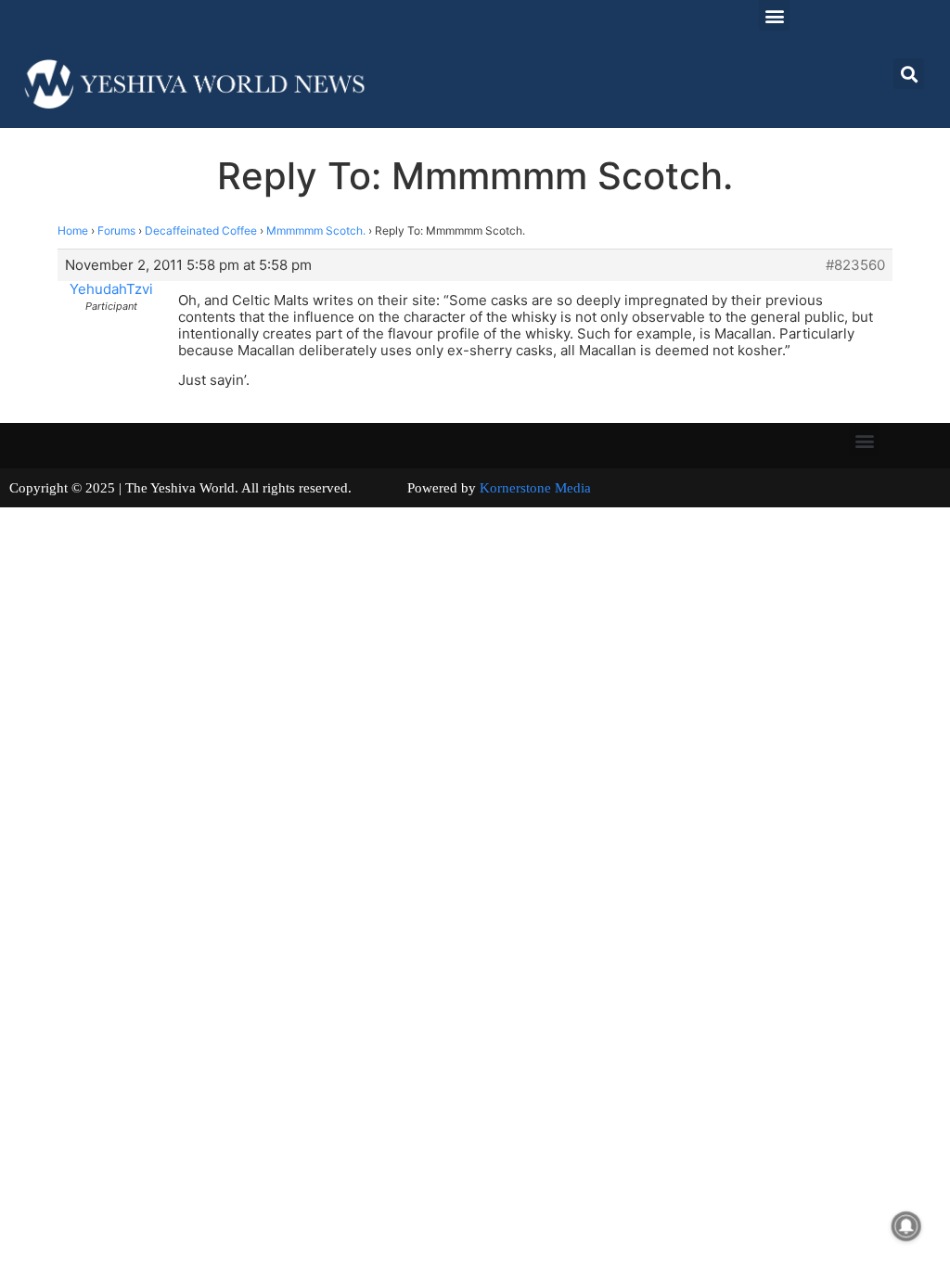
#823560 (855, 265)
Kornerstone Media (535, 487)
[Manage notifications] (906, 1226)
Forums (116, 230)
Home (73, 230)
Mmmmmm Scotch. (316, 230)
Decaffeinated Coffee (201, 230)
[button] (774, 15)
